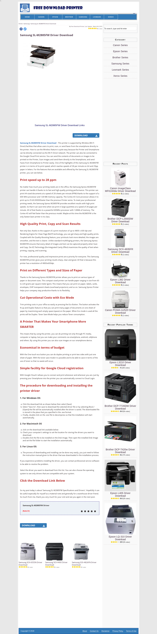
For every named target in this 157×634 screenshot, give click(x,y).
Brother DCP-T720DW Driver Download (120, 407)
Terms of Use (131, 631)
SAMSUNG (83, 17)
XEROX (111, 17)
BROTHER (69, 17)
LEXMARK (97, 17)
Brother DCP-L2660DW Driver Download (120, 220)
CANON (41, 17)
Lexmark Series (120, 69)
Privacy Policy (117, 631)
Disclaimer (105, 631)
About (84, 631)
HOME (27, 17)
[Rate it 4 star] (91, 511)
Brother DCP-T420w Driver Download (120, 451)
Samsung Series (120, 63)
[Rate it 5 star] (95, 511)
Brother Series (120, 57)
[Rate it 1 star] (81, 511)
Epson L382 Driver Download (120, 281)
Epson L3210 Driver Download (120, 363)
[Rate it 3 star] (88, 511)
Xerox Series (120, 76)
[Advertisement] (80, 76)
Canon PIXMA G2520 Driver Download (120, 311)
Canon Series (120, 45)
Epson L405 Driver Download (120, 494)
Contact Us (94, 631)
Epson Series (120, 51)
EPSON (55, 17)
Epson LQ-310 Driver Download (120, 538)
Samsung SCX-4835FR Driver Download (120, 250)
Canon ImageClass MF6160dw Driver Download (120, 189)
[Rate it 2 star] (85, 511)
